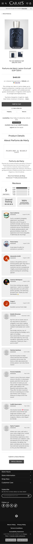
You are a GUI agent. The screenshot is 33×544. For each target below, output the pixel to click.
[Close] (31, 9)
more (27, 99)
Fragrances (9, 177)
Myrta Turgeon (15, 426)
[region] (16, 34)
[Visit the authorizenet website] (16, 516)
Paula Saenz (14, 242)
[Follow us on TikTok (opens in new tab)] (15, 505)
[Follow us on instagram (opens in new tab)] (7, 505)
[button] (6, 3)
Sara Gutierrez (14, 213)
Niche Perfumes (7, 13)
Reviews (16, 183)
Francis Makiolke (15, 372)
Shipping (9, 111)
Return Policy (11, 524)
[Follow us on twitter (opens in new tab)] (11, 505)
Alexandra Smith (15, 256)
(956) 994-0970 (16, 62)
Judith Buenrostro (16, 404)
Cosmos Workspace (16, 280)
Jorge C (12, 301)
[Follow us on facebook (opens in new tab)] (3, 505)
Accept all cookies (22, 540)
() (29, 187)
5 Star (14, 187)
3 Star (14, 191)
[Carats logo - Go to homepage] (17, 3)
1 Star (14, 194)
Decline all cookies (11, 540)
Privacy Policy (21, 524)
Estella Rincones (15, 314)
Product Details (17, 136)
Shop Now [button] (24, 8)
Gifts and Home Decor (21, 177)
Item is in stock (16, 122)
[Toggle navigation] (3, 3)
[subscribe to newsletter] (28, 495)
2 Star (14, 193)
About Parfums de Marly (16, 141)
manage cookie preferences (17, 536)
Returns (24, 111)
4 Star (13, 189)
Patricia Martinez (15, 350)
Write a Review (16, 461)
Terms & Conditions (17, 528)
